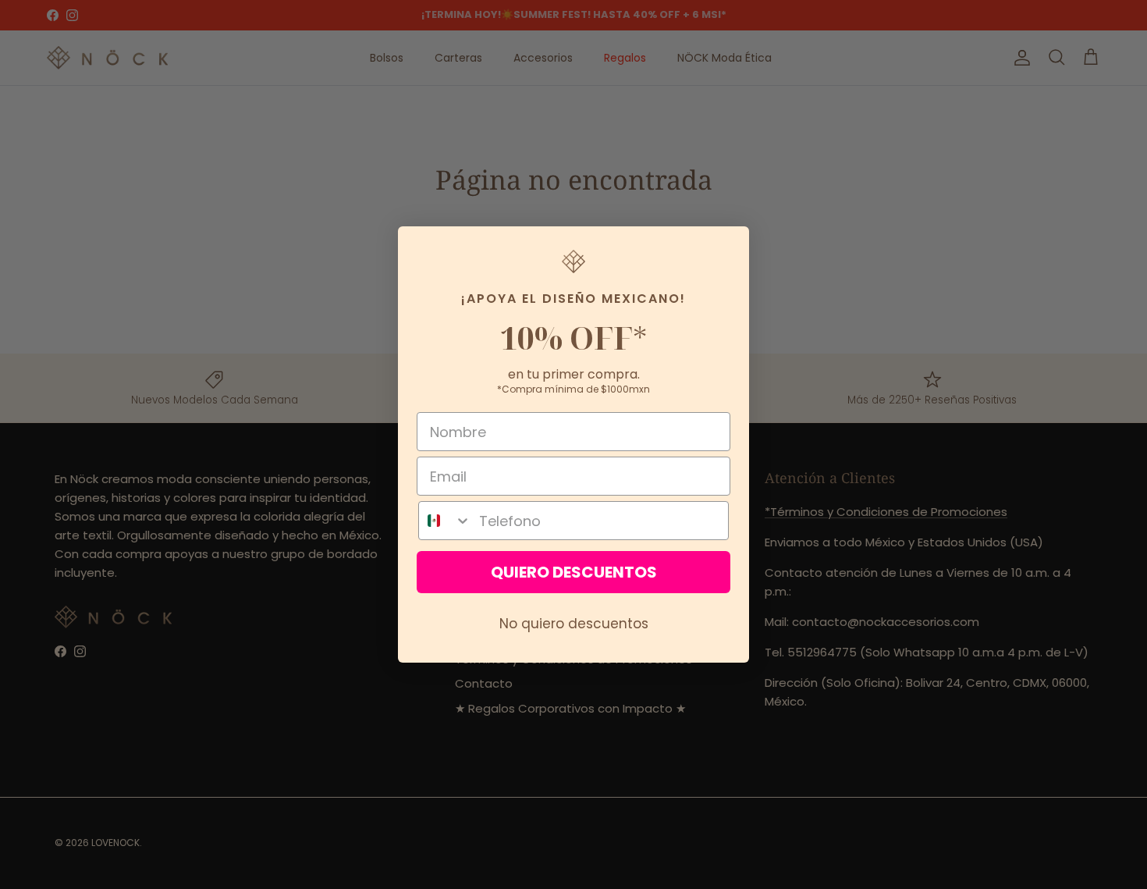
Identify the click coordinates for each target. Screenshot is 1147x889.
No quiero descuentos (573, 623)
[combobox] (445, 520)
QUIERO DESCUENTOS (574, 572)
